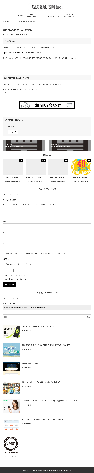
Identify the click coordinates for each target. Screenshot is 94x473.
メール (5, 232)
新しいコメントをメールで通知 (15, 276)
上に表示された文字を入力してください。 (17, 264)
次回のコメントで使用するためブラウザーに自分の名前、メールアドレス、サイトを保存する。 (35, 254)
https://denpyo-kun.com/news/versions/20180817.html (22, 53)
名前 (5, 222)
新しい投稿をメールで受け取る (15, 279)
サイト (5, 243)
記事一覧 (13, 132)
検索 (88, 317)
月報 (25, 34)
